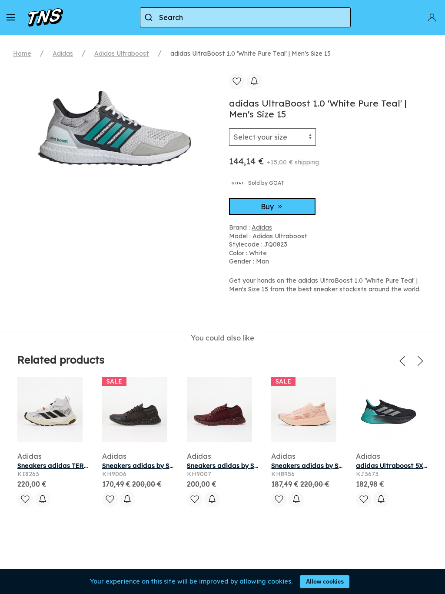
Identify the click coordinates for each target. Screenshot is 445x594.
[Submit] (149, 17)
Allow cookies (325, 581)
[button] (11, 17)
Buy (268, 206)
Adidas (63, 53)
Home (22, 53)
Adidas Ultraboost (121, 53)
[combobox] (245, 17)
